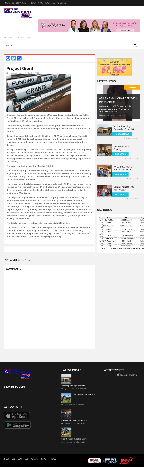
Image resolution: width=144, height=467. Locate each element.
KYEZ (53, 459)
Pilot (109, 232)
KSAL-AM (35, 459)
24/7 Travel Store (109, 226)
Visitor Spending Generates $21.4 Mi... (124, 128)
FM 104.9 (32, 3)
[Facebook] (6, 394)
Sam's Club (109, 220)
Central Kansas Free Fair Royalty (124, 188)
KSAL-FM (45, 459)
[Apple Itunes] (17, 415)
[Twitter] (14, 394)
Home (8, 37)
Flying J (109, 229)
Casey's (109, 243)
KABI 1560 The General (56, 3)
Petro (109, 222)
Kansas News (122, 134)
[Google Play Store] (18, 425)
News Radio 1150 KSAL (15, 3)
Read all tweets (128, 375)
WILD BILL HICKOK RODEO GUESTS (123, 168)
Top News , (26, 260)
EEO (20, 459)
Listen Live (23, 37)
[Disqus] (49, 310)
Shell (109, 235)
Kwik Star (109, 238)
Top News (132, 87)
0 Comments (120, 115)
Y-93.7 (40, 3)
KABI (26, 459)
